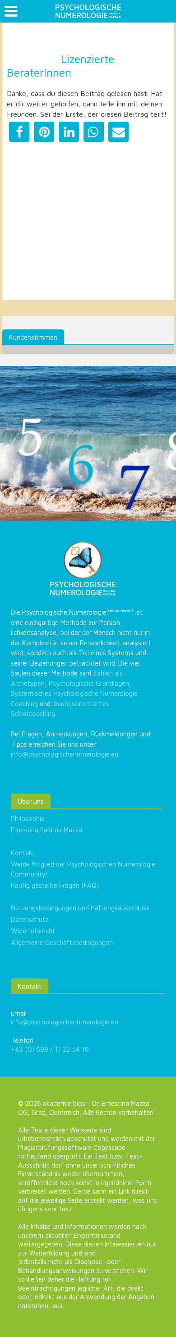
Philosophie (28, 818)
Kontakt (23, 853)
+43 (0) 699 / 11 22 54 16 (50, 1049)
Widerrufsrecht (33, 931)
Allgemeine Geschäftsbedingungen (62, 942)
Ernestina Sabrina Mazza (46, 830)
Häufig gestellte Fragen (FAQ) (55, 885)
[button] (19, 132)
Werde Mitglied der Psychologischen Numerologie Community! (83, 868)
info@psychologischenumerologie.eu (64, 754)
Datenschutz (29, 919)
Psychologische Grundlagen (89, 683)
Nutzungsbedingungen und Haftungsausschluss (80, 908)
